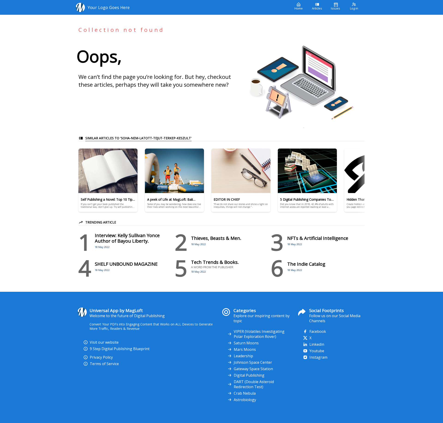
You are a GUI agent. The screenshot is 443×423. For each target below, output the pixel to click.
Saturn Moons (246, 343)
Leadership (243, 355)
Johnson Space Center (253, 362)
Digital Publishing (249, 375)
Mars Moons (245, 349)
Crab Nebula (245, 393)
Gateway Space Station (253, 368)
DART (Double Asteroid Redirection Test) (254, 384)
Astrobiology (245, 399)
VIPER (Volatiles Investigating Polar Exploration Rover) (259, 334)
